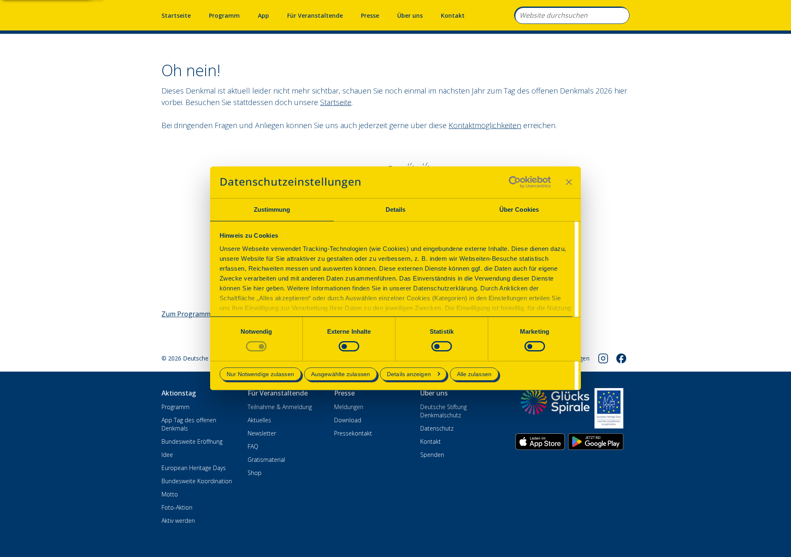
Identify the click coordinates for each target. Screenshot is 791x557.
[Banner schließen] (569, 182)
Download (347, 420)
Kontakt (453, 15)
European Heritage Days (193, 468)
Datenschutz (437, 428)
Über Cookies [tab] (519, 209)
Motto (169, 494)
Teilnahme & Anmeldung (280, 407)
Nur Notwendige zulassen (260, 374)
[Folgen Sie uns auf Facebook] (621, 358)
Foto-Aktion (176, 507)
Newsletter (262, 433)
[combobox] (572, 15)
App (263, 15)
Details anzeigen (409, 374)
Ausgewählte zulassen (340, 374)
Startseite (176, 15)
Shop (255, 473)
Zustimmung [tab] (272, 209)
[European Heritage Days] (608, 408)
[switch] (349, 346)
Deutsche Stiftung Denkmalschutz (443, 411)
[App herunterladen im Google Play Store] (595, 441)
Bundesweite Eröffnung (191, 441)
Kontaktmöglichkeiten (485, 125)
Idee (167, 455)
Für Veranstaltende (315, 15)
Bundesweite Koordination (196, 481)
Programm (224, 15)
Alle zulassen (474, 374)
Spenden (432, 455)
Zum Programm (186, 313)
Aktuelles (259, 420)
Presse (370, 15)
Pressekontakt (353, 433)
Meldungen (348, 407)
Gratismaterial (266, 459)
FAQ (253, 446)
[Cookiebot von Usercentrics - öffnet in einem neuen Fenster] (515, 182)
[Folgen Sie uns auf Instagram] (603, 358)
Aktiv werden (178, 520)
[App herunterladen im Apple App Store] (540, 441)
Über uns (410, 15)
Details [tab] (396, 209)
